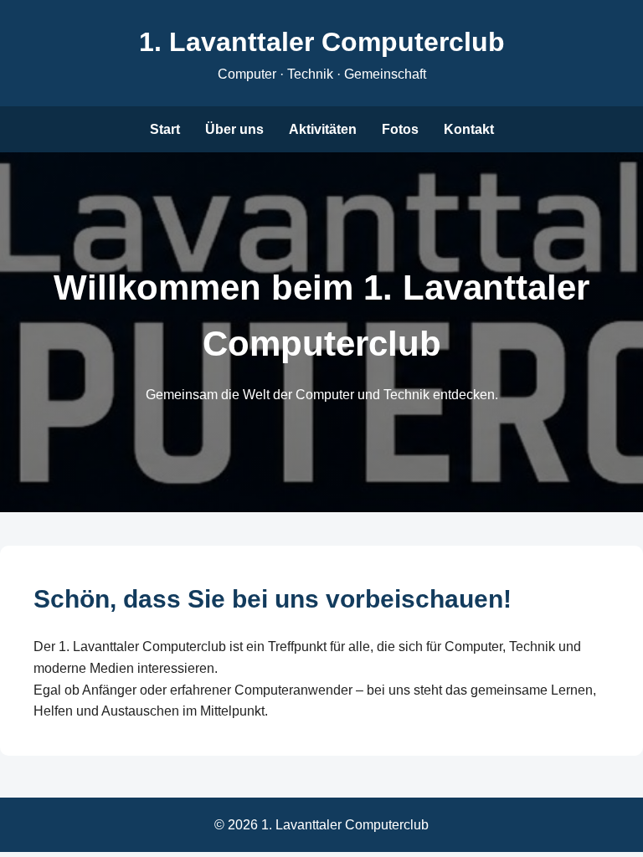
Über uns (234, 129)
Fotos (400, 129)
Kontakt (469, 129)
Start (165, 129)
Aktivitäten (323, 129)
